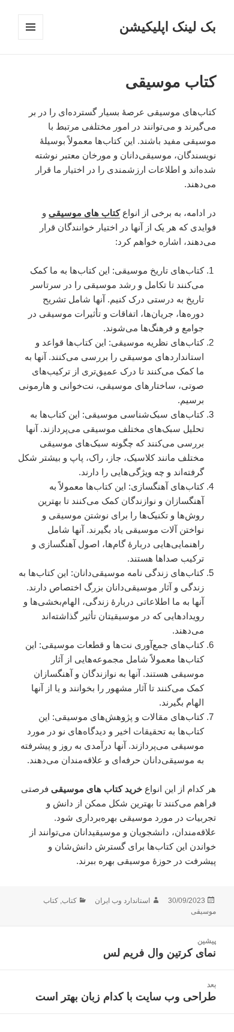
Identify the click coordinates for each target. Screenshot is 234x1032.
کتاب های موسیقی (84, 213)
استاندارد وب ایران (122, 900)
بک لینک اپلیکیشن (167, 26)
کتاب (69, 900)
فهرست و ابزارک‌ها (30, 39)
